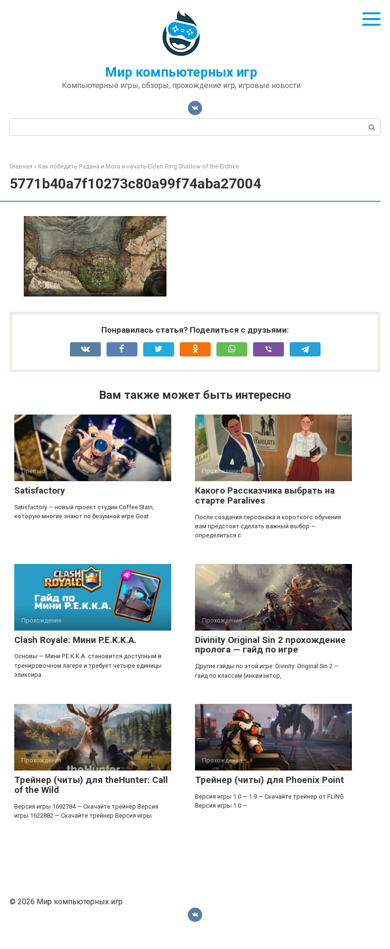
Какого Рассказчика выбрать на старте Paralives (265, 495)
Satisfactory (39, 490)
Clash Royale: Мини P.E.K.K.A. (75, 639)
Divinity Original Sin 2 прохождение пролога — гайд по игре (270, 644)
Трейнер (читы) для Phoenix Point (269, 779)
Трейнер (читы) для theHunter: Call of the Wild (91, 784)
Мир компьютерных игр (181, 72)
